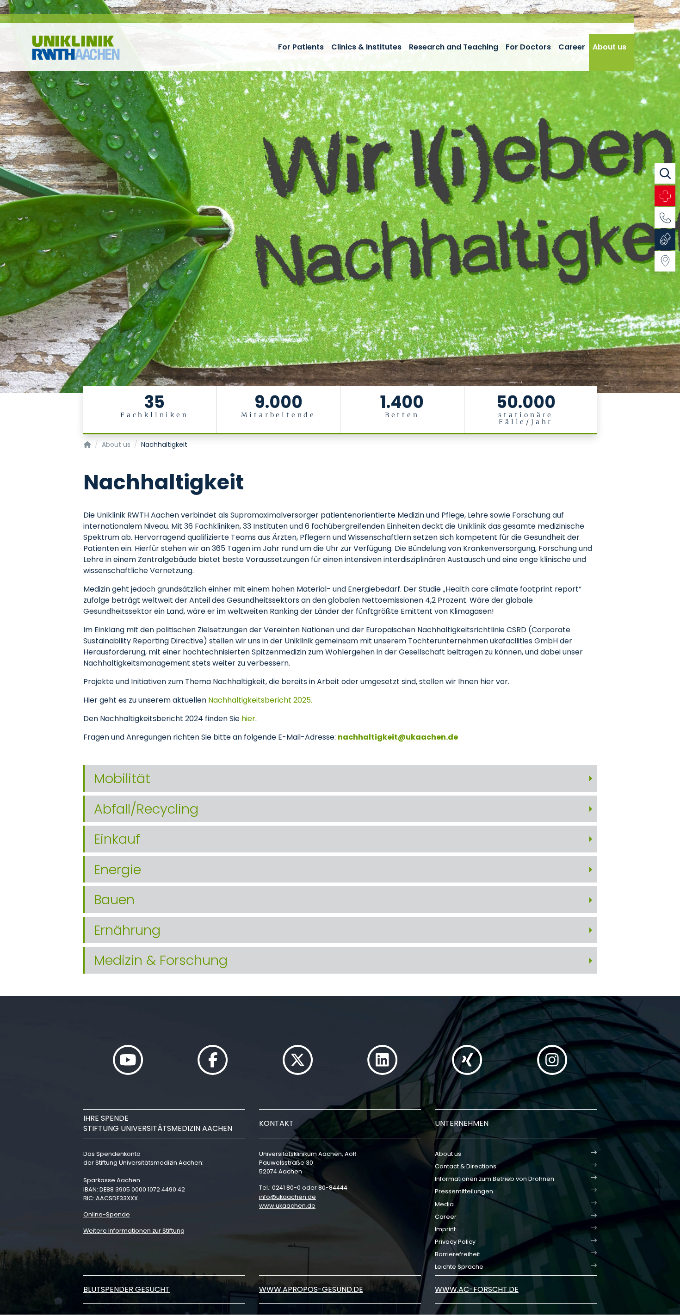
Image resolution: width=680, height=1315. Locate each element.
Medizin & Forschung (161, 960)
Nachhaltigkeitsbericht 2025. (260, 700)
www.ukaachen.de (287, 1206)
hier (248, 718)
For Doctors (528, 47)
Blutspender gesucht (126, 1289)
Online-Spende (106, 1214)
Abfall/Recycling (146, 809)
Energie (117, 869)
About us (609, 47)
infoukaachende (287, 1197)
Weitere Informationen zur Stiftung (134, 1231)
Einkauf (117, 839)
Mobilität (122, 778)
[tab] (340, 778)
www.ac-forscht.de (477, 1289)
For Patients (301, 47)
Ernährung (127, 930)
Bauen (114, 899)
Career (571, 47)
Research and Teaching (453, 47)
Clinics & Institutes (366, 47)
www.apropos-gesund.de (311, 1289)
